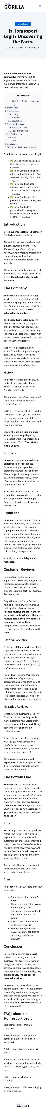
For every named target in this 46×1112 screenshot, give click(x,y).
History (13, 114)
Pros (12, 137)
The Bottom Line (13, 134)
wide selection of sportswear (18, 678)
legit (37, 695)
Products (14, 117)
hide (28, 95)
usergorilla (32, 47)
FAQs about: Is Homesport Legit (20, 147)
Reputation (15, 120)
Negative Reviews (18, 130)
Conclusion (11, 143)
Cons (12, 140)
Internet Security (23, 24)
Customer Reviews (14, 124)
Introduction (11, 107)
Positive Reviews (17, 127)
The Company (12, 111)
